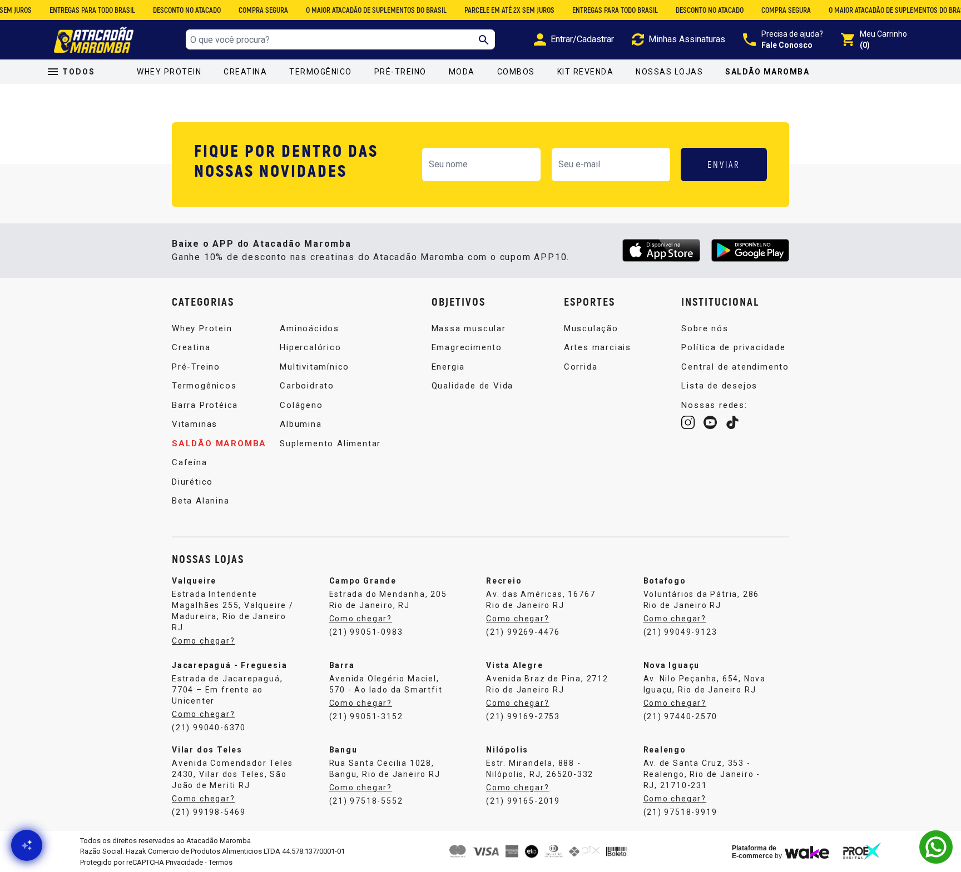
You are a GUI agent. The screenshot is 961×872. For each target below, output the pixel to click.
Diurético (192, 482)
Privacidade (184, 862)
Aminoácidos (309, 328)
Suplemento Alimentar (330, 444)
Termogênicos (204, 386)
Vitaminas (194, 424)
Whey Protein (169, 71)
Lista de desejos (719, 386)
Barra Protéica (205, 405)
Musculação (591, 328)
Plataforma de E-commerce (754, 852)
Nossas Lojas (669, 71)
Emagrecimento (467, 347)
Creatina (245, 71)
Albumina (300, 424)
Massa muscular (469, 328)
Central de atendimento (735, 367)
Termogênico (320, 71)
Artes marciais (597, 347)
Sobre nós (704, 328)
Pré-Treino (400, 71)
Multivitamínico (314, 367)
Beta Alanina (201, 501)
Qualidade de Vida (473, 386)
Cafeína (189, 462)
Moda (462, 71)
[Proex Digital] (862, 851)
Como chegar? (203, 640)
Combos (516, 71)
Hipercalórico (310, 347)
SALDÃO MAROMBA (767, 71)
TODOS (78, 71)
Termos (220, 862)
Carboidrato (307, 386)
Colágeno (301, 405)
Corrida (581, 367)
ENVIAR (723, 164)
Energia (448, 367)
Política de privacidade (733, 347)
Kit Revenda (585, 71)
